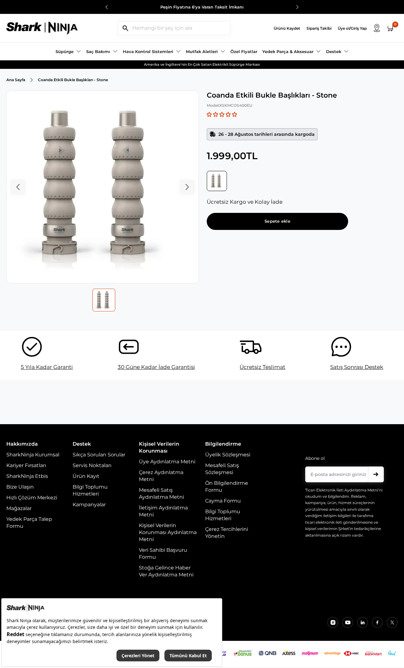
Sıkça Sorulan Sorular (99, 455)
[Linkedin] (362, 622)
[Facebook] (377, 622)
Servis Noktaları (92, 465)
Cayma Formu (223, 501)
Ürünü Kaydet (287, 28)
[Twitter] (392, 622)
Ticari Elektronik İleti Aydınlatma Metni (341, 490)
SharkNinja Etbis (27, 476)
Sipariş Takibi (318, 28)
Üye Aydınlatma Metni (167, 462)
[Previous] (18, 187)
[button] (222, 114)
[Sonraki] (297, 7)
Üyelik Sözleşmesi (227, 455)
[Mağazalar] (377, 28)
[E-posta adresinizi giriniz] (376, 474)
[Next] (187, 187)
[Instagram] (332, 622)
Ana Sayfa (15, 79)
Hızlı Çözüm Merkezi (31, 498)
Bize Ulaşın (20, 487)
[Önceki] (106, 7)
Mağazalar (19, 508)
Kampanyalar (89, 505)
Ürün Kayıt (86, 476)
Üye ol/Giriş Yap (352, 28)
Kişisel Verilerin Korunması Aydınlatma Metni (168, 532)
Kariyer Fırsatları (26, 465)
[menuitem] (68, 51)
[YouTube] (347, 622)
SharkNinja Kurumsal (32, 455)
